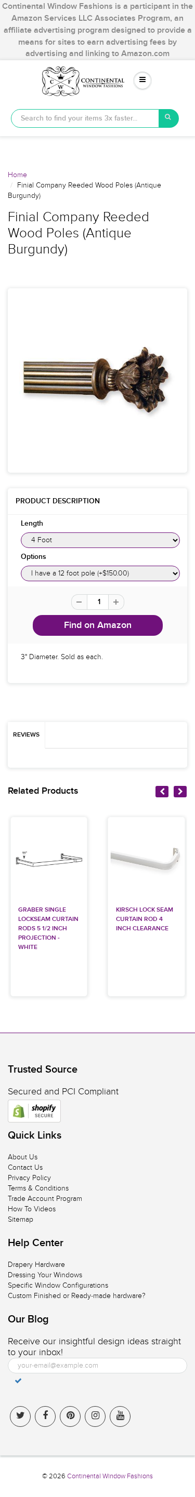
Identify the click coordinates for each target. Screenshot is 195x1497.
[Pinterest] (70, 1416)
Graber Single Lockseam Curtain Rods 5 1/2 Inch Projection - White (48, 929)
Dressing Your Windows (45, 1275)
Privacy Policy (29, 1177)
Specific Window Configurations (58, 1285)
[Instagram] (95, 1416)
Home (17, 174)
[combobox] (85, 118)
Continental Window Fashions (110, 1476)
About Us (22, 1157)
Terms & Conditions (38, 1188)
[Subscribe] (18, 1380)
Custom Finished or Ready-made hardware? (77, 1295)
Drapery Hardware (36, 1264)
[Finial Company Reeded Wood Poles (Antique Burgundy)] (97, 380)
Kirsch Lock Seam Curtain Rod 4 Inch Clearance (144, 919)
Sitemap (20, 1219)
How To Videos (32, 1209)
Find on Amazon (98, 625)
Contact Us (25, 1167)
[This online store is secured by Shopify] (34, 1111)
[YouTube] (120, 1416)
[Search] (169, 118)
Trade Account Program (45, 1198)
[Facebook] (45, 1416)
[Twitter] (20, 1416)
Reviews (26, 735)
